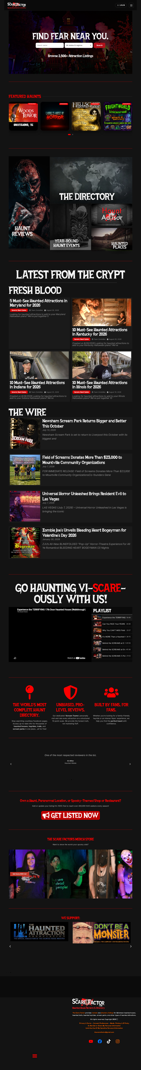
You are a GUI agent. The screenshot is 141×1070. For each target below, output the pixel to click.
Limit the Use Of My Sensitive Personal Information (104, 1028)
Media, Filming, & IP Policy (119, 1023)
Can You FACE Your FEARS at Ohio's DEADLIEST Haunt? (113, 624)
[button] (69, 134)
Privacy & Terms (85, 1023)
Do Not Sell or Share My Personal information (104, 1026)
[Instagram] (117, 1041)
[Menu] (131, 5)
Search (99, 45)
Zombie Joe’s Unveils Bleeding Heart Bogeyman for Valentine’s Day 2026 (84, 532)
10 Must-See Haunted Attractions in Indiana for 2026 (37, 385)
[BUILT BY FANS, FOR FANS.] (111, 692)
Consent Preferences (101, 1023)
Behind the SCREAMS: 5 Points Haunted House (114, 656)
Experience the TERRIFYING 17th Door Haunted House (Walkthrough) (113, 617)
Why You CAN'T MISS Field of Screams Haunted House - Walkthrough (114, 630)
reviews (94, 1013)
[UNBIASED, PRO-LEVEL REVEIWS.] (70, 692)
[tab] (112, 617)
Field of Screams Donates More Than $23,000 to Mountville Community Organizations (82, 460)
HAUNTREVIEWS (22, 231)
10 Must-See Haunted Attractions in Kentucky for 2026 (99, 332)
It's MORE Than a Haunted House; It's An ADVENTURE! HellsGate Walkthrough (114, 637)
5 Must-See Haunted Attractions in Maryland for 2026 (38, 303)
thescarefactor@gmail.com (104, 1032)
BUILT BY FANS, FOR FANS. (111, 707)
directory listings (107, 1013)
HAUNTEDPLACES (119, 245)
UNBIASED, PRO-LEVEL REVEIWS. (70, 707)
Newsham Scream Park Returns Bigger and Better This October (84, 423)
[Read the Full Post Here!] (101, 312)
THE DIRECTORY (87, 196)
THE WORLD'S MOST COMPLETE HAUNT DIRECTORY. (29, 710)
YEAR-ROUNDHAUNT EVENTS (66, 243)
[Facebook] (100, 1041)
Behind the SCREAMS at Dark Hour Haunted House (113, 643)
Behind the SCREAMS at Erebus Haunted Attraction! (113, 649)
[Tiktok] (109, 1041)
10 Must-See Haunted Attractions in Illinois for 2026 (99, 385)
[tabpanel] (50, 634)
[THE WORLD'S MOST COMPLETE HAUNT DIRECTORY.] (29, 692)
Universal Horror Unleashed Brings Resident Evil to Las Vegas (84, 496)
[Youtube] (91, 1041)
